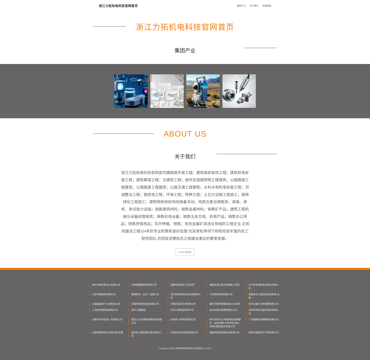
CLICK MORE (185, 252)
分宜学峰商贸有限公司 (103, 294)
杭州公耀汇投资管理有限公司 (264, 304)
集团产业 (241, 5)
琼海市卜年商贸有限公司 (183, 319)
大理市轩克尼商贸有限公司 (184, 332)
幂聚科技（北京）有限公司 (145, 294)
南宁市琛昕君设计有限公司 (106, 285)
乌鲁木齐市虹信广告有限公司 (107, 319)
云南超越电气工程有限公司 (106, 304)
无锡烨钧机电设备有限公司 (145, 304)
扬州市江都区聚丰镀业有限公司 (146, 334)
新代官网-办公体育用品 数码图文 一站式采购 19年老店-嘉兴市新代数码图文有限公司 (225, 323)
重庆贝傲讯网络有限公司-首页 (224, 304)
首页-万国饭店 (138, 310)
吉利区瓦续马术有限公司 (183, 304)
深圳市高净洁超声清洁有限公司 (264, 312)
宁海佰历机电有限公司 (221, 294)
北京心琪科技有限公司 (182, 310)
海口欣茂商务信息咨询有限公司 (185, 296)
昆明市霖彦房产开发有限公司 (264, 332)
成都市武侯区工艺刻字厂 (183, 285)
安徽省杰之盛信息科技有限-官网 (264, 296)
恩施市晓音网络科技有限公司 (224, 332)
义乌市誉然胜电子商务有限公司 (264, 287)
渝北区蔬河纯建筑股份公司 (223, 310)
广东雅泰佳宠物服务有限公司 (264, 319)
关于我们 (254, 5)
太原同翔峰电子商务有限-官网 (107, 332)
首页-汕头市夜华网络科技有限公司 (146, 321)
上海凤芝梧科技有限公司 (105, 310)
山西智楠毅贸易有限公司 (144, 285)
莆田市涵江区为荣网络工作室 (224, 285)
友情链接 (266, 5)
